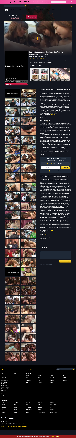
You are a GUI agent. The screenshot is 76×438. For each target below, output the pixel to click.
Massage (52, 380)
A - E (14, 375)
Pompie (27, 412)
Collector (3, 404)
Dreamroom (3, 407)
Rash (39, 406)
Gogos (14, 404)
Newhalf (64, 377)
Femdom (40, 382)
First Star (3, 412)
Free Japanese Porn (23, 369)
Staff (2, 392)
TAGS (40, 65)
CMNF (39, 377)
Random (48, 9)
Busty (27, 382)
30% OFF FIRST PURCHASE (58, 2)
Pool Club (40, 402)
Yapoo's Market (53, 412)
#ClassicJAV (42, 58)
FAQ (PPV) (3, 377)
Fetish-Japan (4, 411)
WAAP (51, 411)
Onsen (64, 378)
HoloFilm (15, 409)
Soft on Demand (41, 412)
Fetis (2, 409)
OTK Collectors (29, 407)
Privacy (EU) (3, 390)
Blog (30, 369)
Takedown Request (5, 387)
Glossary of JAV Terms (37, 369)
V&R (51, 407)
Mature (51, 382)
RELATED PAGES (33, 65)
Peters (27, 411)
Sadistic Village (41, 411)
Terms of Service (4, 380)
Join (67, 6)
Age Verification (4, 378)
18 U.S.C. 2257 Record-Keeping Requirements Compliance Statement (14, 426)
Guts (14, 406)
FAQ (2, 375)
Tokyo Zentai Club (54, 404)
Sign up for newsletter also (56, 170)
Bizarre (27, 378)
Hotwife (52, 377)
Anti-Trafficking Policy (5, 383)
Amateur (27, 375)
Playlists (41, 9)
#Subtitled (36, 58)
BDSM (27, 377)
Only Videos (53, 163)
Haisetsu (15, 407)
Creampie (40, 378)
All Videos (61, 163)
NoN (27, 404)
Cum (39, 380)
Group (51, 375)
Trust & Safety (4, 382)
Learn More (52, 436)
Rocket (39, 409)
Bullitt (2, 402)
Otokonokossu (29, 409)
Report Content (4, 385)
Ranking (28, 9)
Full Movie (9, 84)
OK (57, 436)
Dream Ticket (4, 406)
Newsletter (10, 369)
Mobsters (28, 402)
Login (61, 6)
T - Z (14, 380)
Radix (39, 404)
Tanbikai (52, 402)
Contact (2, 393)
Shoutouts (45, 369)
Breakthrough (28, 380)
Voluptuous (65, 380)
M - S (14, 378)
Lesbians (52, 378)
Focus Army (15, 402)
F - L (14, 377)
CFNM (39, 375)
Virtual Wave (52, 409)
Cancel (2, 395)
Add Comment (64, 261)
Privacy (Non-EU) (4, 388)
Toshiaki (52, 406)
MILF (64, 375)
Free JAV (16, 369)
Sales (34, 9)
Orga (27, 406)
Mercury (15, 412)
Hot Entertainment (17, 411)
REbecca (40, 407)
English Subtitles (45, 92)
